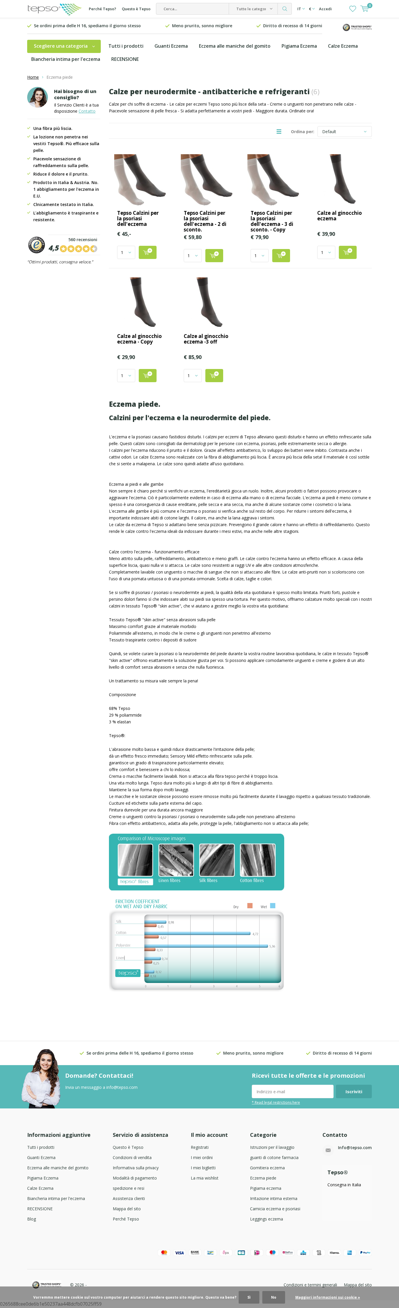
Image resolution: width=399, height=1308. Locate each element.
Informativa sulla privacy (136, 1167)
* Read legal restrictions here (276, 1102)
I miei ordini (202, 1157)
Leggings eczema (266, 1219)
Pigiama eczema (265, 1188)
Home (33, 77)
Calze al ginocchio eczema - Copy (139, 339)
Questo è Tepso (136, 8)
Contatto (87, 111)
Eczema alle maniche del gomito (234, 46)
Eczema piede (263, 1178)
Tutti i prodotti (125, 46)
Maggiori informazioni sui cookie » (327, 1297)
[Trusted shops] (357, 26)
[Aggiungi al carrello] (148, 252)
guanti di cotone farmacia (274, 1157)
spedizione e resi (128, 1188)
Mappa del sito (127, 1208)
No (273, 1297)
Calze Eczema (343, 46)
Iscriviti (354, 1091)
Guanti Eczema (171, 46)
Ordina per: (302, 131)
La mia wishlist (204, 1178)
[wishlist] (352, 9)
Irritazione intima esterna (273, 1198)
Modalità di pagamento (135, 1178)
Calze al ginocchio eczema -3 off (206, 339)
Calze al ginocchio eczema (339, 216)
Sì (249, 1297)
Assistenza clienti (129, 1198)
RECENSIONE (125, 59)
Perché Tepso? (102, 8)
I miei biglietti (203, 1167)
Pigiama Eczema (299, 46)
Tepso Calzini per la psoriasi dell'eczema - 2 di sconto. (205, 221)
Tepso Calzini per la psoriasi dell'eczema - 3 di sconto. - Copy (272, 221)
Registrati (200, 1147)
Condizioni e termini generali (310, 1285)
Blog (31, 1219)
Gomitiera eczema (267, 1167)
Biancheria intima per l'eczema (65, 59)
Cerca (285, 9)
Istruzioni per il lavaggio (272, 1147)
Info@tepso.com (355, 1147)
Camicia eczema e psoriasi (275, 1208)
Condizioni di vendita (132, 1157)
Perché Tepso (126, 1219)
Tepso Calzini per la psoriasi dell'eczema (138, 218)
